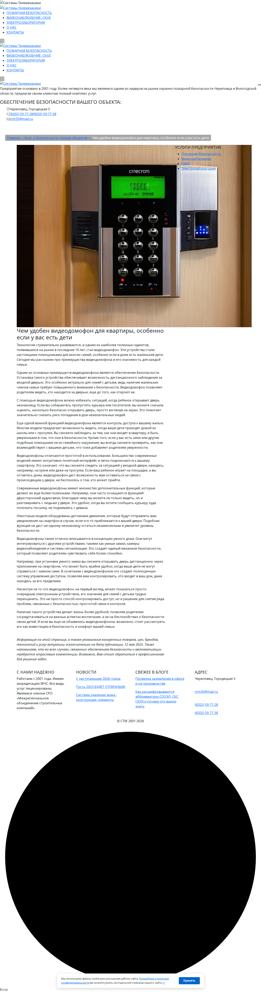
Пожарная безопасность (201, 154)
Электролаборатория (198, 168)
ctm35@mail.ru (21, 119)
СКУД (185, 163)
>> (163, 982)
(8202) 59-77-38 (44, 114)
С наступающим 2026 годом (98, 678)
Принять (189, 980)
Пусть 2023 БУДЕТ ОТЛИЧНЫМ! (100, 687)
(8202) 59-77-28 (21, 114)
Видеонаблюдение (196, 158)
